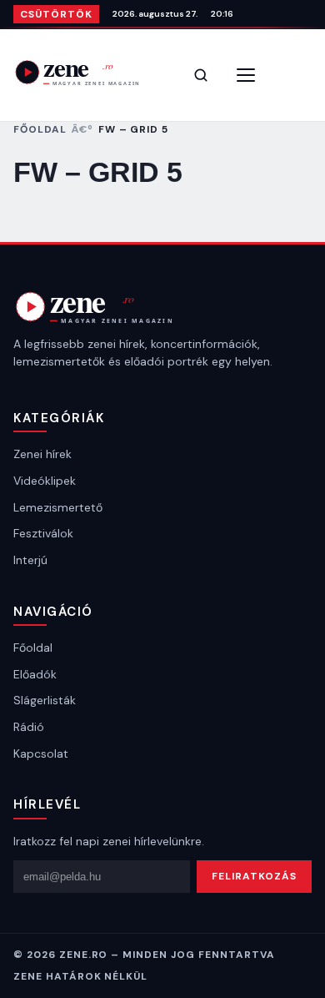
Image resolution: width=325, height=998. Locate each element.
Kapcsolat (40, 753)
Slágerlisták (44, 700)
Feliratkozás (254, 876)
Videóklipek (44, 480)
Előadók (35, 674)
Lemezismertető (57, 507)
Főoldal (40, 129)
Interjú (30, 559)
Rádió (28, 726)
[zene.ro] (88, 72)
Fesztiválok (43, 533)
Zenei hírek (42, 453)
